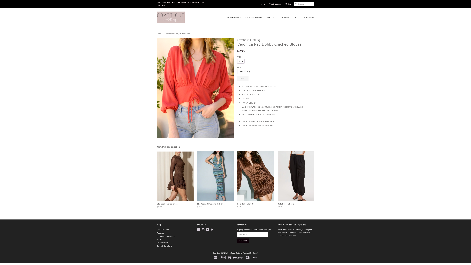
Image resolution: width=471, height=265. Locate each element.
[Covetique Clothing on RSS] (212, 230)
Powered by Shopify (250, 253)
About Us (160, 233)
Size (239, 56)
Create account (275, 4)
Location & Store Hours (166, 236)
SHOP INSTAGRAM (253, 17)
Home (159, 34)
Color (239, 67)
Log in (263, 4)
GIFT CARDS (308, 17)
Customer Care (163, 229)
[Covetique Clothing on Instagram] (203, 230)
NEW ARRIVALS (234, 17)
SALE (296, 17)
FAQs (159, 239)
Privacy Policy (162, 242)
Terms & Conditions (164, 246)
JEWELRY (285, 17)
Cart (289, 4)
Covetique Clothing (234, 253)
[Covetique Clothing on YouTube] (207, 230)
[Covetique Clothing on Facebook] (198, 230)
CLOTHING (271, 17)
